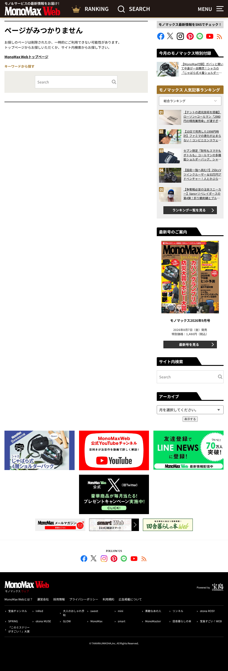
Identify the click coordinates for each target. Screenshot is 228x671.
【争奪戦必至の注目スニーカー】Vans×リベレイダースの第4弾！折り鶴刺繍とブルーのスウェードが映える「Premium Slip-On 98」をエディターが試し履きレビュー (202, 193)
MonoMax (96, 621)
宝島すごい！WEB (211, 621)
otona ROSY (207, 611)
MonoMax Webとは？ (18, 599)
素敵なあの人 (153, 611)
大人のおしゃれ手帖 (73, 613)
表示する (190, 419)
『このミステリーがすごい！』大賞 (19, 629)
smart (121, 621)
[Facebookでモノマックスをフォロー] (160, 38)
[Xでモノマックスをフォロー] (170, 38)
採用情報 (59, 599)
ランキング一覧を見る (189, 210)
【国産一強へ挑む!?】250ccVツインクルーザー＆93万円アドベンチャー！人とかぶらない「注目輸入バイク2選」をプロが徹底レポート (202, 174)
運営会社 (43, 599)
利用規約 (108, 599)
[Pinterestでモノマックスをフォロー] (190, 38)
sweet (94, 611)
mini (120, 611)
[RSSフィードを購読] (219, 38)
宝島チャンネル (17, 611)
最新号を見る (189, 344)
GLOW (67, 621)
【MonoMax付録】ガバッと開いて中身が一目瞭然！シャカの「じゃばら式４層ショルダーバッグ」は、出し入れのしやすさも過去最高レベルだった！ (202, 68)
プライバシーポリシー (83, 599)
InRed (39, 611)
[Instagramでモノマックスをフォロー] (180, 38)
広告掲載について (130, 599)
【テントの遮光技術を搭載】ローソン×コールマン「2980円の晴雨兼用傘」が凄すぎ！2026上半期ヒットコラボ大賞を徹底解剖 (202, 116)
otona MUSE (43, 621)
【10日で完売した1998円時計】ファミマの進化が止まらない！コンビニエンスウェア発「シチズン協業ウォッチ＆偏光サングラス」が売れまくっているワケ (202, 135)
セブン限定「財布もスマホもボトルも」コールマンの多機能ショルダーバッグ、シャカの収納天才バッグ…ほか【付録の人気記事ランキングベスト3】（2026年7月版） (202, 155)
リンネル (178, 611)
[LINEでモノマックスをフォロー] (200, 38)
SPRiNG (13, 621)
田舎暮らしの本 (182, 621)
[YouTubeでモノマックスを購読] (209, 38)
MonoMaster (153, 621)
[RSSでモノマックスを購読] (144, 559)
